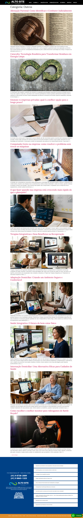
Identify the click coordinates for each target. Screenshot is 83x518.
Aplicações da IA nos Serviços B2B (42, 500)
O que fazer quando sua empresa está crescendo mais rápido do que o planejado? (41, 191)
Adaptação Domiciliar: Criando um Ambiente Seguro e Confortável (36, 278)
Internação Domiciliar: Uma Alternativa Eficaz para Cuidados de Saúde (41, 367)
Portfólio (69, 2)
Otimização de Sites (54, 2)
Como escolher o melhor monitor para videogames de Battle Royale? (39, 411)
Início (30, 2)
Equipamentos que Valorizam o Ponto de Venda (44, 504)
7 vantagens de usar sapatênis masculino (43, 474)
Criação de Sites (44, 2)
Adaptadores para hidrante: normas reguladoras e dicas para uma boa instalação (49, 465)
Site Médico (62, 2)
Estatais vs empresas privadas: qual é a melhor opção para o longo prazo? (39, 101)
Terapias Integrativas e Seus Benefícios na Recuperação (37, 234)
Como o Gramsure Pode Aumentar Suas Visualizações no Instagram (47, 482)
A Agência (35, 2)
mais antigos (14, 455)
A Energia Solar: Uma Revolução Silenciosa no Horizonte (45, 486)
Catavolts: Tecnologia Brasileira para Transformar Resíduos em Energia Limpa (40, 55)
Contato (75, 2)
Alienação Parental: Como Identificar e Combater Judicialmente (41, 10)
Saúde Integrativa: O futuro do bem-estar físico (33, 323)
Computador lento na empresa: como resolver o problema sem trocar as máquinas (40, 145)
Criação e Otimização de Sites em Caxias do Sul (44, 478)
